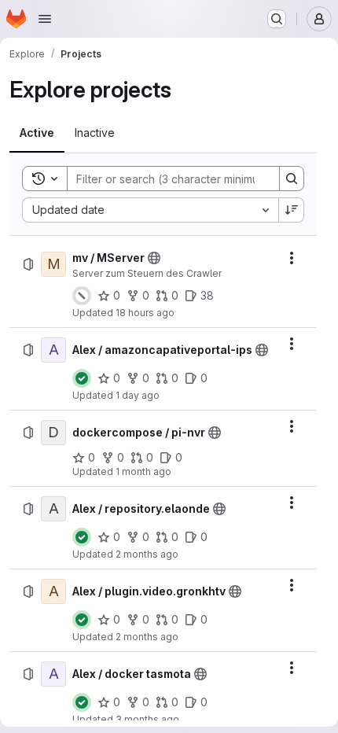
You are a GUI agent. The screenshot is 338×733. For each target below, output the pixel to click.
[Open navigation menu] (44, 18)
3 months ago (147, 719)
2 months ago (147, 554)
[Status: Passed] (81, 378)
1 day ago (138, 395)
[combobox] (150, 210)
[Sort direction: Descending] (291, 210)
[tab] (36, 133)
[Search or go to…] (276, 18)
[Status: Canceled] (81, 295)
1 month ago (143, 471)
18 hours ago (145, 313)
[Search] (291, 178)
